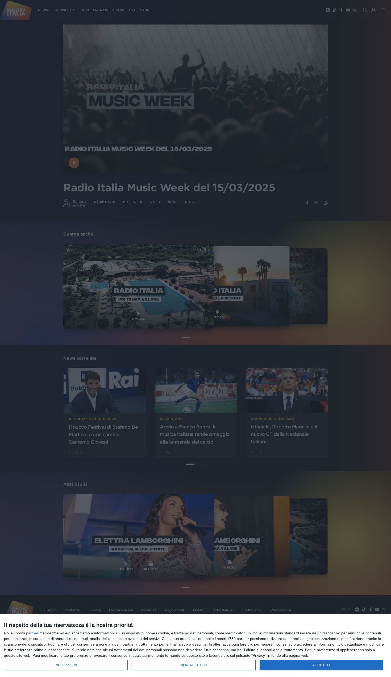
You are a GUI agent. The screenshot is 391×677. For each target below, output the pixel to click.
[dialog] (195, 645)
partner (32, 633)
